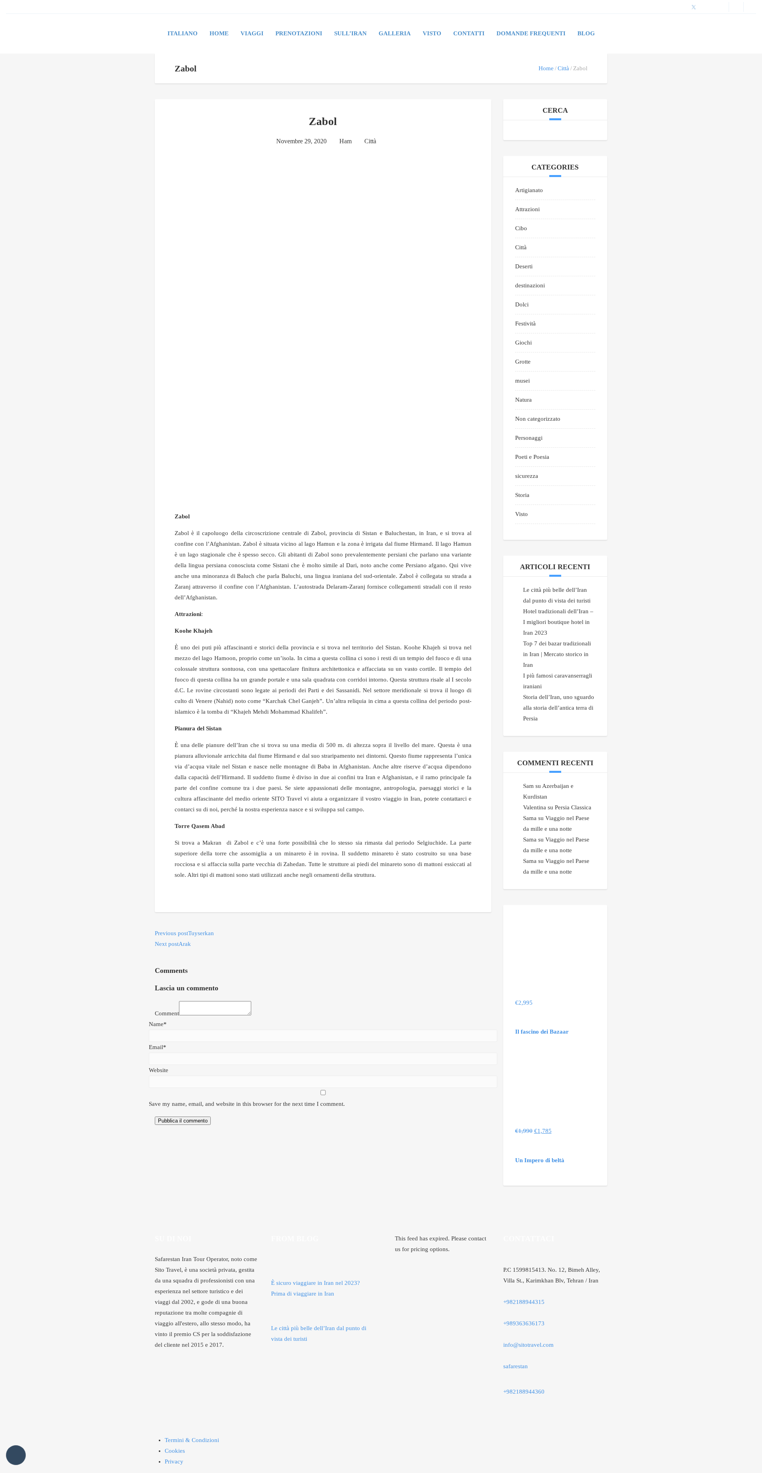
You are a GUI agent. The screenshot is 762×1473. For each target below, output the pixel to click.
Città (563, 68)
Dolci (522, 304)
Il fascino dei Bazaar (542, 1031)
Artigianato (529, 190)
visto (432, 33)
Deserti (524, 266)
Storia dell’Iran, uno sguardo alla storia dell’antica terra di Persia (558, 708)
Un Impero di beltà (539, 1160)
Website (158, 1070)
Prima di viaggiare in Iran (302, 1293)
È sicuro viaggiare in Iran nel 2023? (315, 1283)
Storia (522, 495)
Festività (525, 323)
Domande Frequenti (531, 33)
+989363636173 (524, 1323)
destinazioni (530, 285)
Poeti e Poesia (532, 457)
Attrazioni (527, 209)
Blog (586, 33)
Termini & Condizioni (192, 1440)
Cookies (175, 1451)
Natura (523, 400)
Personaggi (529, 438)
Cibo (521, 228)
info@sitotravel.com (528, 1345)
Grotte (523, 361)
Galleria (395, 33)
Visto (521, 514)
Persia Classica (573, 807)
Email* (157, 1047)
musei (522, 380)
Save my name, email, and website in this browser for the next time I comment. (247, 1104)
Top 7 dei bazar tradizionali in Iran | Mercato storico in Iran (557, 654)
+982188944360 (524, 1391)
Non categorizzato (537, 419)
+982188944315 (524, 1302)
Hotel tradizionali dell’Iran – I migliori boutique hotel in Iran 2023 (558, 622)
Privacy (174, 1461)
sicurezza (526, 476)
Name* (158, 1024)
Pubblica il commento (183, 1121)
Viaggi (252, 33)
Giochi (523, 342)
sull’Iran (350, 33)
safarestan (515, 1366)
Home (219, 33)
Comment (167, 1013)
